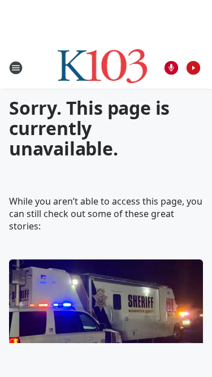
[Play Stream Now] (193, 68)
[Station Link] (103, 67)
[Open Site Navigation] (16, 68)
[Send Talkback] (171, 68)
